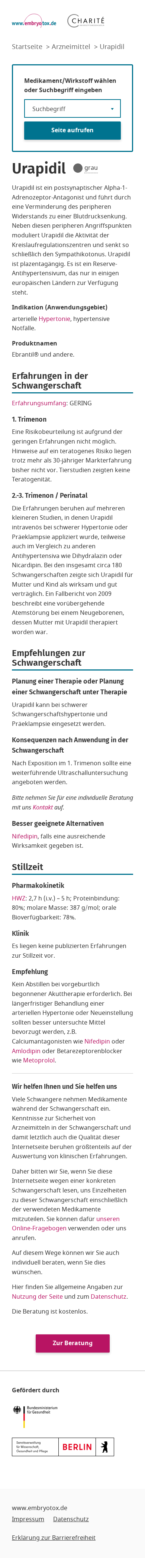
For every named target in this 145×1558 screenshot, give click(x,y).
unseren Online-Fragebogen (66, 1224)
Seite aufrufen (72, 130)
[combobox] (72, 108)
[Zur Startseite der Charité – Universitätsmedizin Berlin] (85, 20)
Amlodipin (27, 1051)
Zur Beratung (73, 1343)
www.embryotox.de (39, 1508)
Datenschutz (108, 1296)
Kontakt (43, 807)
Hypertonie (54, 319)
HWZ (18, 898)
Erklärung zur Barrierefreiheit (54, 1537)
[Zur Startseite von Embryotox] (34, 21)
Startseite (28, 47)
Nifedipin (25, 836)
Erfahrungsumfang (39, 403)
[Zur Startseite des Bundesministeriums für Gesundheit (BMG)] (37, 1416)
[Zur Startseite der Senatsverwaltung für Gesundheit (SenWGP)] (63, 1446)
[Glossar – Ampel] (78, 168)
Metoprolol (39, 1060)
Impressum (28, 1519)
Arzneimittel (72, 47)
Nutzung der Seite (37, 1296)
